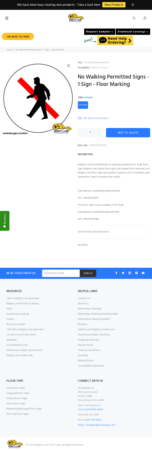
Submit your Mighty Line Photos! (96, 329)
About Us (83, 303)
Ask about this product (95, 118)
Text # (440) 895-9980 (90, 409)
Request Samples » (99, 32)
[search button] (134, 18)
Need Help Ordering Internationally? (98, 314)
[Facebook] (116, 273)
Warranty (11, 340)
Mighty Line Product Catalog (22, 303)
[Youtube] (143, 273)
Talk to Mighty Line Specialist (22, 298)
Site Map (83, 355)
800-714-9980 (93, 420)
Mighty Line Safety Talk (19, 355)
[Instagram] (129, 273)
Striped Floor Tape (16, 398)
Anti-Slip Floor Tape (17, 414)
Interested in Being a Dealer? (94, 319)
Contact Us (84, 298)
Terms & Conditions (89, 350)
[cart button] (145, 18)
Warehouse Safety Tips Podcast (24, 350)
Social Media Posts (17, 345)
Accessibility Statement (91, 366)
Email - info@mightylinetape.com (96, 425)
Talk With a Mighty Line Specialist (25, 329)
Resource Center (15, 324)
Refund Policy (85, 361)
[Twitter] (123, 273)
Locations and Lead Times (21, 335)
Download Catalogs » (133, 32)
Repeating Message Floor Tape (24, 409)
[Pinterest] (136, 273)
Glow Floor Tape (15, 404)
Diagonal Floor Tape (17, 393)
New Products (114, 4)
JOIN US (87, 273)
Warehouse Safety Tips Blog (94, 335)
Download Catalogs (17, 314)
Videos (10, 319)
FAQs (9, 309)
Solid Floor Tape (15, 388)
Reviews (82, 324)
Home (9, 50)
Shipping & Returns (88, 340)
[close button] (132, 5)
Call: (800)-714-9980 (17, 37)
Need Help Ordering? (89, 309)
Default (83, 105)
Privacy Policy (85, 345)
